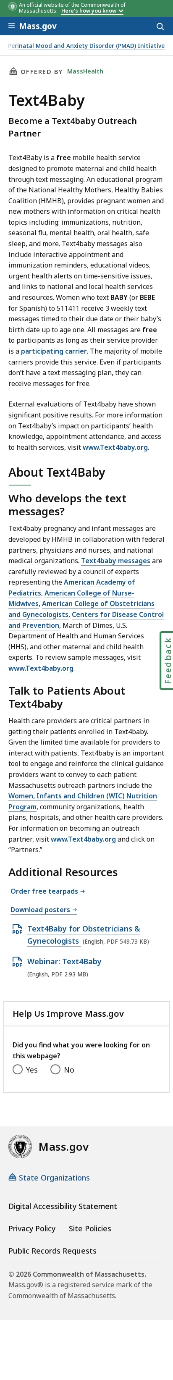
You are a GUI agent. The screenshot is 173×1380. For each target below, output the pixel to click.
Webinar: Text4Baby (64, 961)
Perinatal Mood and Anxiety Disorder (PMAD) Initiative (86, 46)
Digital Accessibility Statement (62, 1206)
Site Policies (90, 1228)
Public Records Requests (52, 1251)
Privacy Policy (31, 1228)
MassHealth (85, 71)
